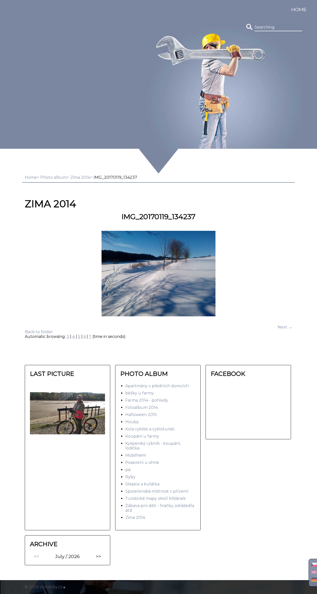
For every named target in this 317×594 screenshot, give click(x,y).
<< (36, 556)
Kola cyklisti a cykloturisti (149, 429)
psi (128, 469)
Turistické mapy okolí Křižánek (155, 498)
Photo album (53, 177)
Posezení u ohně (142, 462)
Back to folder (39, 331)
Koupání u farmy (142, 436)
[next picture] (284, 274)
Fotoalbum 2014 (141, 407)
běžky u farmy (139, 393)
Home (299, 9)
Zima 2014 (80, 177)
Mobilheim (135, 455)
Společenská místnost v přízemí (156, 491)
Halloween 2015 (141, 414)
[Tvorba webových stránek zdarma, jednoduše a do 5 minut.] (64, 587)
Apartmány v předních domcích (157, 386)
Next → (285, 327)
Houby (132, 421)
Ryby (130, 477)
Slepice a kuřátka (142, 484)
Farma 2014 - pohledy (146, 400)
